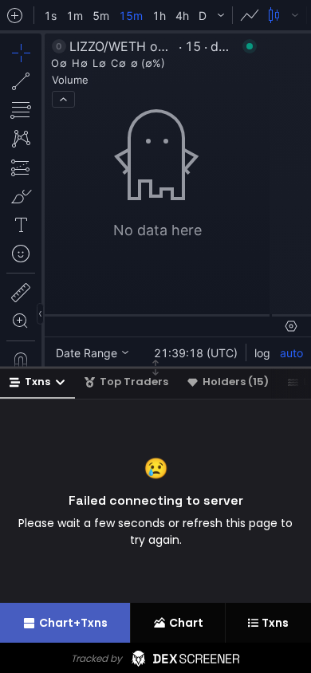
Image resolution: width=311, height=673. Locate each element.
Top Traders (134, 381)
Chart (186, 623)
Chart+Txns (73, 623)
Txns (37, 381)
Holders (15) (236, 381)
